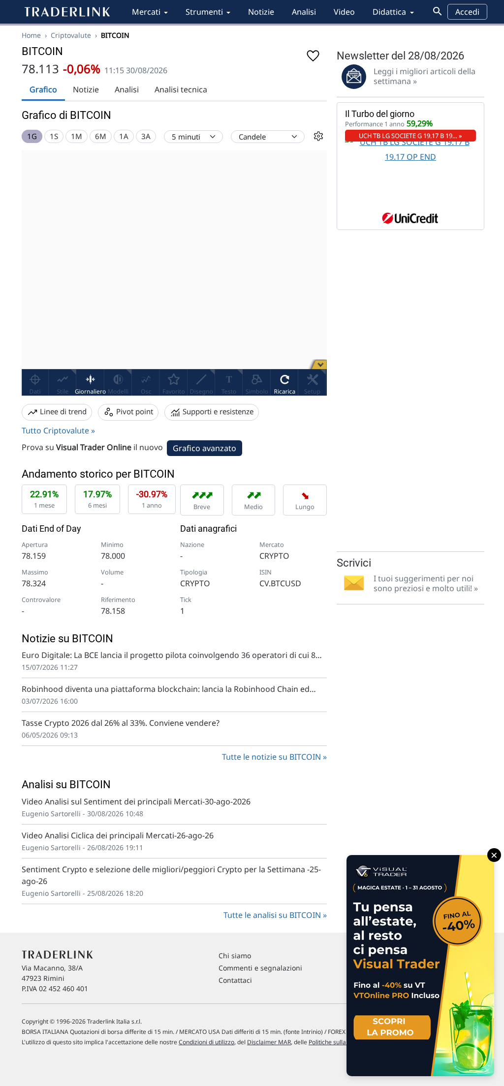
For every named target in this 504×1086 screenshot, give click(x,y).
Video (344, 11)
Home (31, 35)
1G (32, 136)
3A (146, 136)
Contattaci (235, 980)
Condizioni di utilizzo (206, 1042)
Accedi (467, 11)
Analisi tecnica (181, 89)
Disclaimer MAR (269, 1042)
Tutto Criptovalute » (58, 430)
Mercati (146, 11)
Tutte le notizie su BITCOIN (271, 756)
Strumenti (204, 11)
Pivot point (133, 411)
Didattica (389, 11)
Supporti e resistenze (217, 411)
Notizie (261, 11)
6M (100, 136)
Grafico (43, 89)
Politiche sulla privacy (338, 1042)
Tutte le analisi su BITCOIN (272, 915)
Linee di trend (62, 411)
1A (123, 136)
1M (76, 136)
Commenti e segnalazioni (260, 967)
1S (54, 136)
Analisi (304, 11)
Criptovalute (71, 35)
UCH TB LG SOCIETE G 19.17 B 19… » (410, 135)
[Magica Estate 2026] (420, 965)
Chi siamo (235, 955)
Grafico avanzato (204, 448)
